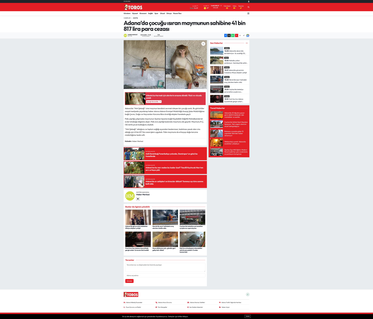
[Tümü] (247, 43)
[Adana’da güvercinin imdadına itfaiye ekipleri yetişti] (138, 217)
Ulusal (162, 13)
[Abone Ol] (247, 35)
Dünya (169, 13)
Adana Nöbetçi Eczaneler (134, 302)
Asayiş (135, 18)
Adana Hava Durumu (165, 302)
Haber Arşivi (226, 307)
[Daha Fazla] (236, 35)
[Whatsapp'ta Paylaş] (232, 35)
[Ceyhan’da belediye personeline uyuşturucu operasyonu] (192, 217)
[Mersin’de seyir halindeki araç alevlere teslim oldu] (165, 217)
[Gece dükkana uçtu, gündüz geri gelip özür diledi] (165, 239)
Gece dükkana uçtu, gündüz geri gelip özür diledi (164, 249)
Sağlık (150, 13)
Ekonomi (143, 13)
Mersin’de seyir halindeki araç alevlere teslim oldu (163, 227)
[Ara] (248, 7)
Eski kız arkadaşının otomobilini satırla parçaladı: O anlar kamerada (191, 250)
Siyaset (135, 13)
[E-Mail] (137, 199)
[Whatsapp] (247, 294)
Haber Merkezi (143, 194)
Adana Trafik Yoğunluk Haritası (231, 302)
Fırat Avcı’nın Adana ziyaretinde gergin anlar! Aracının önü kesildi (137, 249)
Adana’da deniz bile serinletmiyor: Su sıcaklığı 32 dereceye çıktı (234, 52)
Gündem (127, 13)
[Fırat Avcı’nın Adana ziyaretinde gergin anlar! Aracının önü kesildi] (138, 239)
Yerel (226, 58)
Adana (227, 48)
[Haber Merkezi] (130, 196)
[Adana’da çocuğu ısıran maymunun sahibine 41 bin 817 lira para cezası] (165, 64)
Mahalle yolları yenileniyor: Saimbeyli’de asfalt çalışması (235, 62)
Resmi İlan (177, 13)
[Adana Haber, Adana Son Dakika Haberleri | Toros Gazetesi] (133, 7)
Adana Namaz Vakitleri (197, 302)
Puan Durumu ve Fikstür (133, 307)
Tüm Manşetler (162, 307)
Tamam (248, 316)
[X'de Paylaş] (229, 35)
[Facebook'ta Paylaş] (225, 35)
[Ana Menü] (248, 13)
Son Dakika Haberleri (196, 307)
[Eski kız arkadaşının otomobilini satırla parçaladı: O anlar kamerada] (192, 239)
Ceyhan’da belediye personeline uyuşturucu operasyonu (191, 227)
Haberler (127, 18)
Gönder (129, 281)
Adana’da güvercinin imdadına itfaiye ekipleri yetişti (136, 227)
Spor (156, 13)
